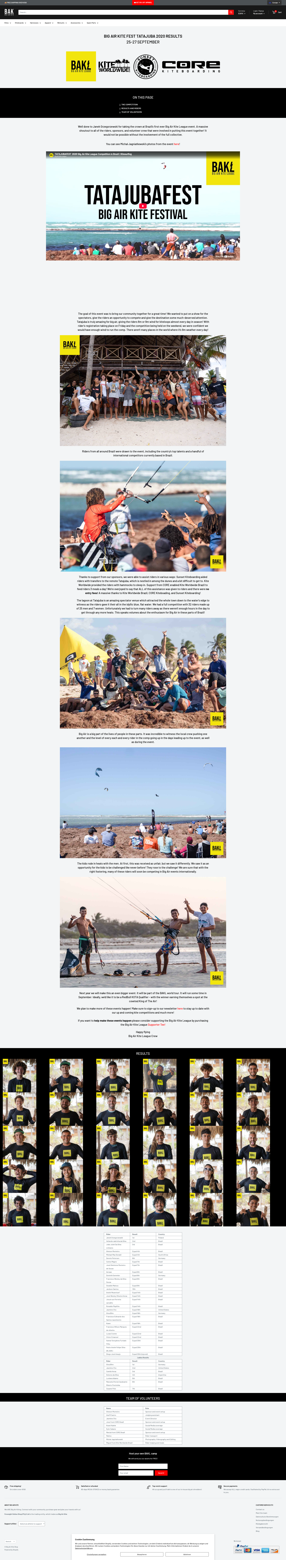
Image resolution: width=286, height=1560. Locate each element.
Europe (275, 3)
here (176, 144)
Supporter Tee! (156, 1024)
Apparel (48, 23)
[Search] (231, 12)
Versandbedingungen (264, 1527)
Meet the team (261, 1513)
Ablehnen (187, 1554)
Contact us (260, 1509)
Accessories (75, 23)
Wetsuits (60, 23)
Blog (257, 1531)
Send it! (161, 1473)
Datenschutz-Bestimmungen (267, 1517)
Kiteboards (19, 23)
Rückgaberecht (262, 1524)
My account (258, 13)
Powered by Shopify (11, 1550)
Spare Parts (91, 23)
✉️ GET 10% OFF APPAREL (143, 2)
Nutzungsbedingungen (265, 1520)
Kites (6, 23)
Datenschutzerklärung (84, 1548)
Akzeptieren (142, 1554)
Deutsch (8, 1541)
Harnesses (34, 23)
